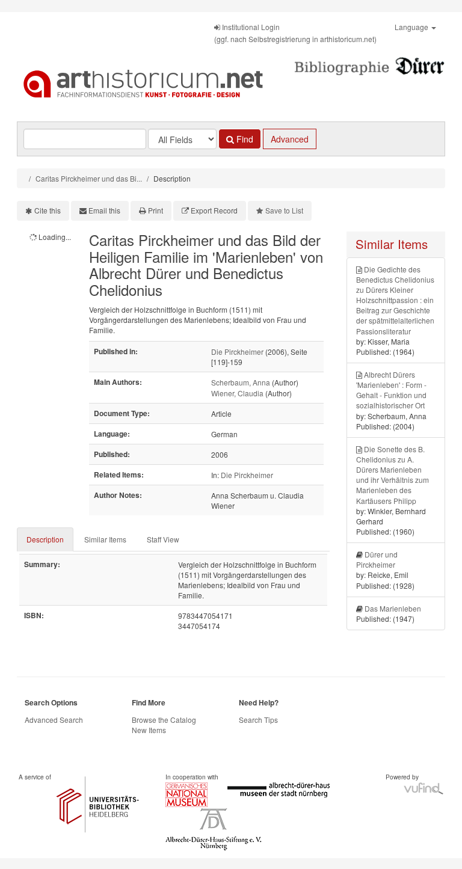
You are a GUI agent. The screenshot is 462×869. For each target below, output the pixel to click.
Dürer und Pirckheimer (377, 559)
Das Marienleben (393, 608)
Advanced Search (54, 719)
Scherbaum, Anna (240, 382)
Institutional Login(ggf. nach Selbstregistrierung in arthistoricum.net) (295, 33)
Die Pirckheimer (237, 351)
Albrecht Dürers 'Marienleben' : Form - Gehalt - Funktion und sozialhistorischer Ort (391, 389)
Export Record (214, 210)
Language (412, 27)
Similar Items (105, 539)
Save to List (284, 210)
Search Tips (258, 719)
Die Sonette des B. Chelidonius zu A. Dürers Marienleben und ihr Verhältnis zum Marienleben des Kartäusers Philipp (392, 475)
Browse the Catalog (164, 719)
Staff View (163, 539)
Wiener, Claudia (237, 393)
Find (243, 139)
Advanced (290, 139)
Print (155, 210)
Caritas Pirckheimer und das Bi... (88, 178)
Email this (104, 210)
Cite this (47, 210)
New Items (149, 730)
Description (45, 539)
